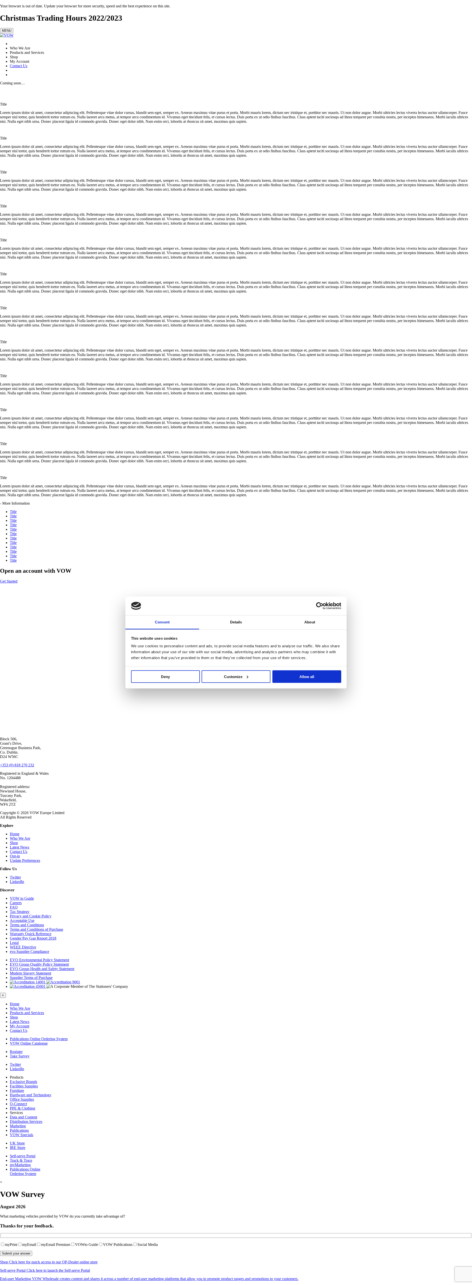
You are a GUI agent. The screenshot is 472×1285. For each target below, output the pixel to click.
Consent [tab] (162, 622)
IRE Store (17, 1148)
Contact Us (18, 66)
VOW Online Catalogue (29, 1043)
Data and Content (23, 1117)
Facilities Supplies (24, 1086)
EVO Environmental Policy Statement (39, 960)
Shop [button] (14, 1017)
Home (14, 834)
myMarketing (20, 1165)
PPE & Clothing (22, 1108)
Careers (16, 903)
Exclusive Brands (23, 1082)
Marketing (18, 1126)
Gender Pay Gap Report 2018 (33, 938)
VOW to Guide (22, 898)
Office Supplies (22, 1099)
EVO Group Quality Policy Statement (39, 964)
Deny (165, 676)
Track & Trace (21, 1160)
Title (13, 512)
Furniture (17, 1090)
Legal (14, 943)
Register (16, 1052)
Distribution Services (26, 1121)
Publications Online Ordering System (39, 1039)
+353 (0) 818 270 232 (17, 765)
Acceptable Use (22, 920)
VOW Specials (21, 1135)
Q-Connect (18, 1104)
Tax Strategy (20, 912)
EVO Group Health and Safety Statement (42, 969)
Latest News (19, 847)
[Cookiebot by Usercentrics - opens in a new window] (319, 606)
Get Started (8, 581)
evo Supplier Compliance (29, 951)
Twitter (15, 877)
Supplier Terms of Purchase (31, 977)
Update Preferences (25, 860)
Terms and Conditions (27, 925)
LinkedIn (17, 882)
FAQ (14, 907)
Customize (233, 676)
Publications (19, 1130)
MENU (6, 30)
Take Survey (20, 1056)
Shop (14, 843)
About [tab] (309, 622)
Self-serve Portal (22, 1156)
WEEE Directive (23, 947)
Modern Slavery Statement (30, 973)
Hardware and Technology (30, 1095)
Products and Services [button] (27, 1013)
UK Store (17, 1143)
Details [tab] (236, 622)
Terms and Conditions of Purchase (36, 929)
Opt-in (15, 856)
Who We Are (20, 838)
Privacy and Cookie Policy (30, 916)
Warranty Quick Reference (30, 934)
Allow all (306, 676)
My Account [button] (19, 1026)
